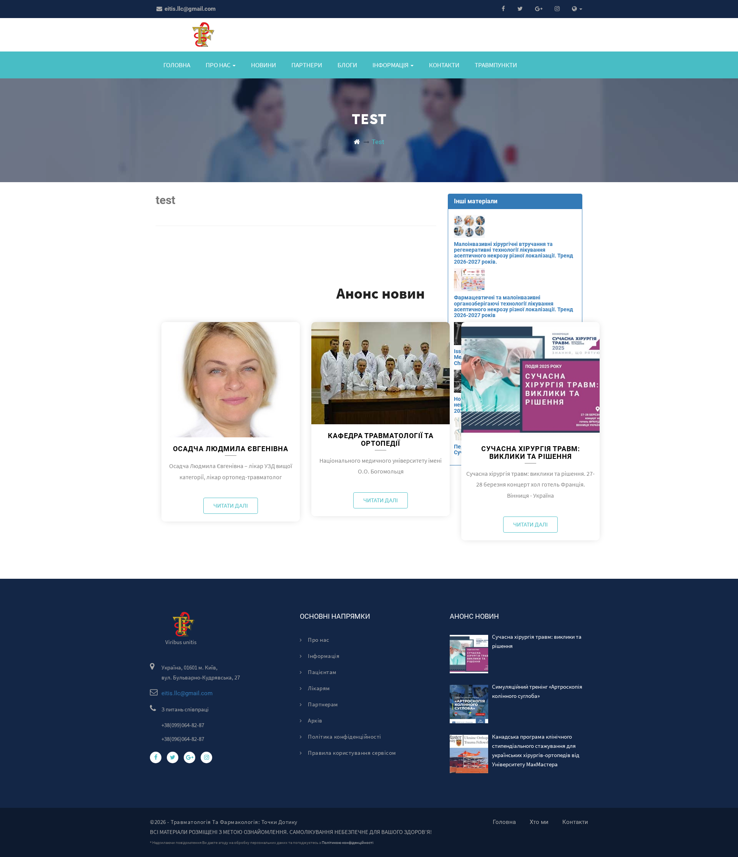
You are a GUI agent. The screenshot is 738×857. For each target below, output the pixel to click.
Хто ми (539, 822)
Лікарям (318, 688)
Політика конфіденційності (344, 736)
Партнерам (322, 704)
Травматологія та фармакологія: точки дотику (234, 821)
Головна (176, 65)
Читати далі (230, 506)
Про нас (318, 639)
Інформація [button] (391, 65)
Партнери (306, 65)
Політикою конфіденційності (347, 842)
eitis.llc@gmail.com (189, 8)
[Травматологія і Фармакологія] (357, 142)
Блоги (347, 65)
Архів (314, 720)
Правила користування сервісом (351, 752)
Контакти (444, 65)
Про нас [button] (219, 65)
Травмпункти (496, 65)
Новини (263, 65)
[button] (577, 9)
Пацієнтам (322, 672)
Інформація (323, 655)
